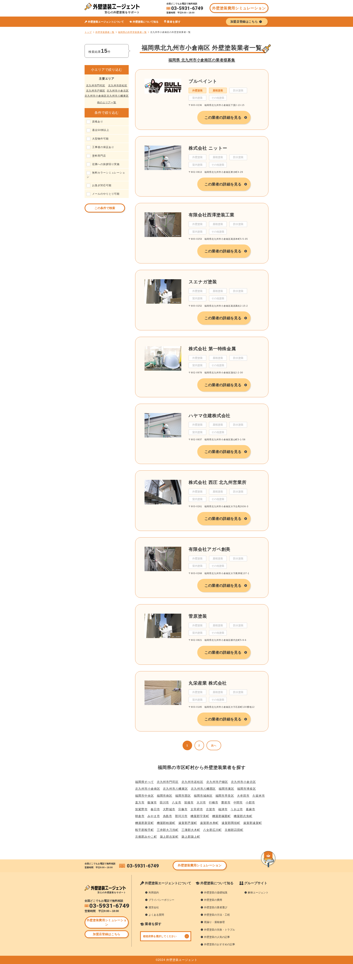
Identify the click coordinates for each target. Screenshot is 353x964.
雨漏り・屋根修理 (214, 922)
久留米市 (258, 795)
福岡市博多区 (246, 788)
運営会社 (154, 907)
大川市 (201, 802)
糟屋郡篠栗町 (221, 816)
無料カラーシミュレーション (106, 174)
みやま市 (153, 816)
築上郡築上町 (190, 836)
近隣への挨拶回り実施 (106, 164)
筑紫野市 (141, 809)
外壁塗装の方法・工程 (217, 914)
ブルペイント (203, 81)
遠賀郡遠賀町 (252, 822)
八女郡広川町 (212, 829)
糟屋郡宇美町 (199, 816)
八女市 (176, 802)
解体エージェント (258, 892)
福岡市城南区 (203, 795)
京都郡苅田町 (234, 829)
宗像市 (183, 809)
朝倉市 (140, 816)
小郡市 (250, 802)
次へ (213, 745)
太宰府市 (196, 809)
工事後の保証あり (103, 147)
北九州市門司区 (95, 85)
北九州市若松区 (117, 85)
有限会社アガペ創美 (209, 549)
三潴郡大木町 (190, 829)
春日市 (155, 809)
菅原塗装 (198, 616)
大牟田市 (243, 795)
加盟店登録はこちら (106, 934)
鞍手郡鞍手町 (144, 829)
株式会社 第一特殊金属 (212, 348)
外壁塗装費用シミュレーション (239, 8)
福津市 (223, 809)
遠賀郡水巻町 (209, 822)
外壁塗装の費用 (213, 899)
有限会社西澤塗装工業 (211, 214)
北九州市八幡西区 (203, 788)
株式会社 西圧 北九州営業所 (218, 482)
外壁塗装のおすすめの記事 (219, 944)
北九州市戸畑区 (95, 90)
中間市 (238, 802)
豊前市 (226, 802)
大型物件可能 (100, 138)
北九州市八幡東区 (118, 95)
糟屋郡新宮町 (144, 822)
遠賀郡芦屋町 (187, 822)
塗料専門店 (99, 155)
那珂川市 (181, 816)
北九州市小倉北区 (118, 90)
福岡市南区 (164, 795)
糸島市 (167, 816)
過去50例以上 (100, 129)
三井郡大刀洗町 (168, 829)
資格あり (97, 121)
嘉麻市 (250, 809)
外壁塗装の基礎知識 (215, 892)
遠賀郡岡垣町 (231, 822)
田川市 (164, 802)
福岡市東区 (226, 788)
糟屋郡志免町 (243, 816)
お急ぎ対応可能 (101, 185)
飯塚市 (152, 802)
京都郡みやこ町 (146, 836)
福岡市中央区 (144, 795)
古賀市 (210, 809)
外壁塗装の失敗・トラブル (219, 929)
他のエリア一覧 (106, 102)
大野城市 (169, 809)
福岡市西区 (183, 795)
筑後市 (189, 802)
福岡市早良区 (224, 795)
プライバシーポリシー (161, 899)
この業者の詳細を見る (222, 117)
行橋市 (213, 802)
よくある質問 (156, 914)
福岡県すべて (144, 781)
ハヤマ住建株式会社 (209, 415)
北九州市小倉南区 (95, 95)
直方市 (140, 802)
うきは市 (236, 809)
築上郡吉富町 (169, 836)
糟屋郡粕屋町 (166, 822)
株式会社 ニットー (208, 148)
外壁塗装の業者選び (215, 907)
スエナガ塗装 (203, 281)
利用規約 (154, 892)
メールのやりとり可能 (106, 193)
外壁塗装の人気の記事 (217, 937)
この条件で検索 (105, 208)
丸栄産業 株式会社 (208, 683)
